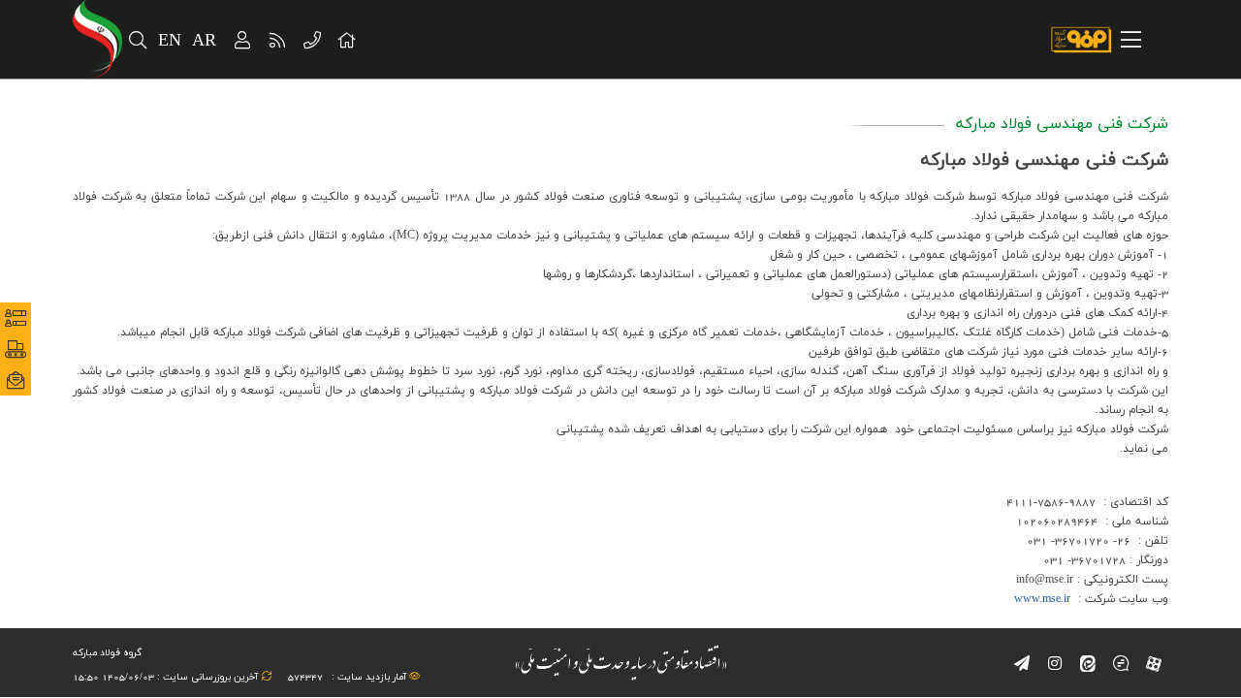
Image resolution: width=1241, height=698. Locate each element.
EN (170, 41)
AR (205, 41)
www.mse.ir (1042, 599)
